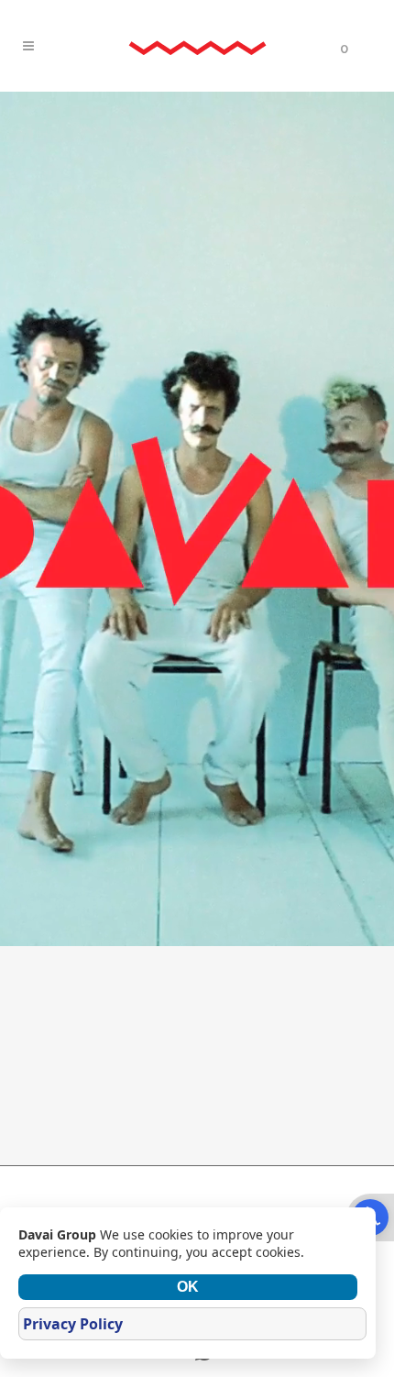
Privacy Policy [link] (73, 1324)
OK (188, 1286)
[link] (197, 46)
